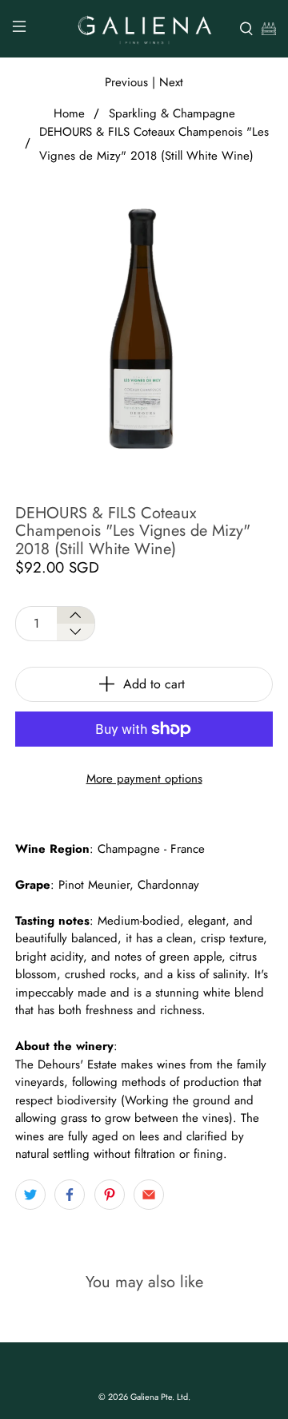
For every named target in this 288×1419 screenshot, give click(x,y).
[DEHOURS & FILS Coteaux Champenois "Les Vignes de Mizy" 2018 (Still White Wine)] (144, 328)
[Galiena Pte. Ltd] (144, 29)
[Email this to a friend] (149, 1194)
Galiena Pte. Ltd (159, 1396)
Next (171, 82)
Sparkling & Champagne (172, 114)
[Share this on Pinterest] (109, 1194)
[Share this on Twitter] (30, 1194)
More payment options (144, 778)
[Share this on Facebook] (69, 1194)
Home (69, 114)
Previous (126, 82)
